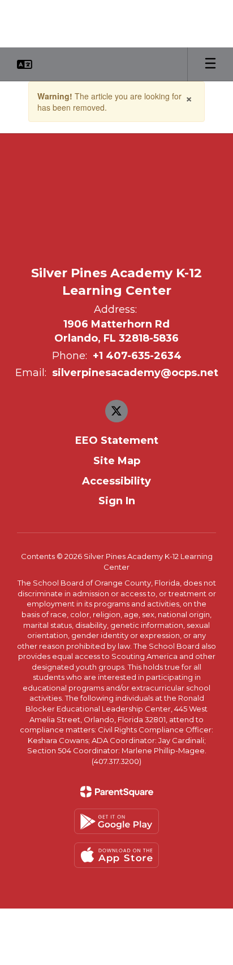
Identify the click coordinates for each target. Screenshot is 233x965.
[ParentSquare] (116, 791)
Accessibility (116, 481)
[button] (25, 64)
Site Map (116, 461)
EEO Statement (116, 440)
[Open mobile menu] (210, 64)
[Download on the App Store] (116, 855)
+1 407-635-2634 (137, 356)
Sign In (116, 501)
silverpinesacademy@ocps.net (135, 372)
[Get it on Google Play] (116, 821)
